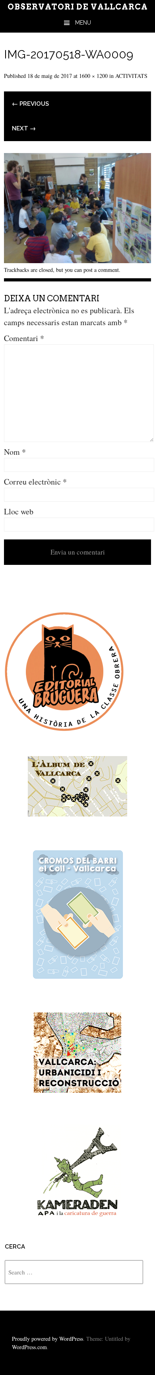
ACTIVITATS (131, 76)
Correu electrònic (35, 481)
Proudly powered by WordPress (47, 1338)
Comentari (24, 338)
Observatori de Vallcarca (78, 7)
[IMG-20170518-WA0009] (77, 260)
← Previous (30, 103)
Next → (24, 128)
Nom (15, 451)
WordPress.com (29, 1347)
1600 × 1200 (93, 76)
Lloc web (18, 511)
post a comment (101, 269)
